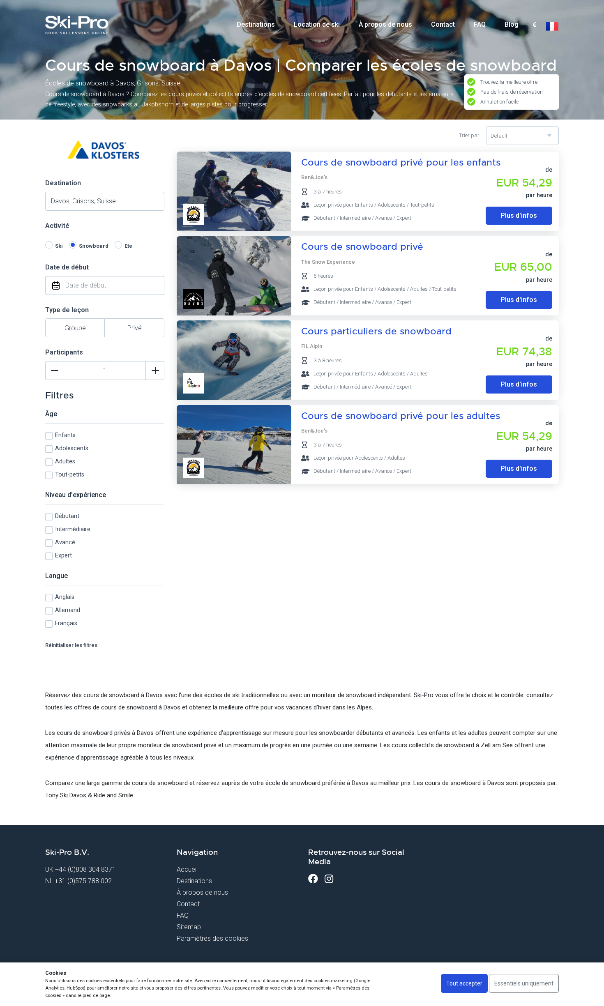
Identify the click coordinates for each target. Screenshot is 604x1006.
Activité (57, 226)
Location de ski (317, 24)
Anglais (64, 597)
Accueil (187, 869)
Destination (63, 183)
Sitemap (189, 927)
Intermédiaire (72, 529)
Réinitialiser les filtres (71, 645)
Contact (443, 24)
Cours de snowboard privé (362, 247)
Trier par (469, 135)
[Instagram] (329, 879)
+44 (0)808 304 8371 (85, 869)
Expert (63, 555)
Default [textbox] (499, 136)
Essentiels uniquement (523, 983)
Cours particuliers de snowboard (376, 331)
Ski (59, 246)
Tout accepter (464, 983)
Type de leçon (67, 310)
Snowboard (93, 246)
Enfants (65, 435)
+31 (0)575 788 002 (83, 881)
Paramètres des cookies (212, 938)
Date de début (67, 267)
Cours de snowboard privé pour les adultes (400, 416)
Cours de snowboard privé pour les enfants (400, 162)
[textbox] (534, 25)
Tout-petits (69, 474)
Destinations (256, 24)
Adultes (65, 461)
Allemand (67, 610)
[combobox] (534, 25)
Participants (64, 352)
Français (66, 623)
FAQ (480, 24)
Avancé (65, 542)
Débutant (67, 516)
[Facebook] (313, 879)
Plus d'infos (519, 215)
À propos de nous (385, 24)
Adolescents (71, 448)
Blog (512, 24)
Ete (128, 246)
